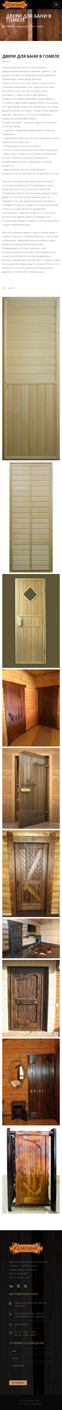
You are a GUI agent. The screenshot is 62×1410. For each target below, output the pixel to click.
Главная (10, 26)
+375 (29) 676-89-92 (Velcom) (29, 1313)
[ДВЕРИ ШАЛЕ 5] (31, 1170)
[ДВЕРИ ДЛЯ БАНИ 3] (31, 621)
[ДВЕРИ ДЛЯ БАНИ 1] (31, 378)
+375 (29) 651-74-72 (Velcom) (29, 1316)
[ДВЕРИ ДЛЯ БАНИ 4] (31, 707)
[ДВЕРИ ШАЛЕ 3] (31, 998)
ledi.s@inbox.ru (21, 1324)
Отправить (18, 1382)
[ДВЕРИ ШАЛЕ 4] (31, 1081)
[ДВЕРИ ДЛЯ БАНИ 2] (31, 517)
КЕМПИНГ (29, 1400)
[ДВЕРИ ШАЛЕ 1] (31, 873)
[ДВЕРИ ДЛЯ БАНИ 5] (31, 788)
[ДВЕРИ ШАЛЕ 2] (31, 938)
